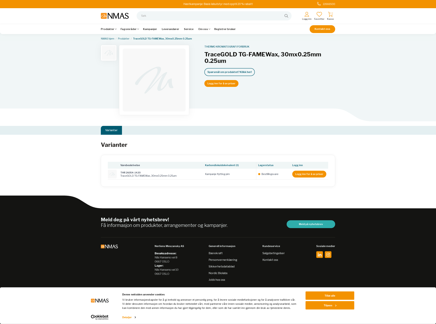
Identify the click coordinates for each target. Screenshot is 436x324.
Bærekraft (216, 253)
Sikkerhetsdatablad (222, 266)
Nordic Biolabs (218, 273)
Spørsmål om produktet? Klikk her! (229, 72)
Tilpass (328, 305)
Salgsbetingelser (273, 253)
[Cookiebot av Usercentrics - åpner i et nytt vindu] (100, 317)
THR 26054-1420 (130, 172)
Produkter (123, 38)
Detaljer (127, 317)
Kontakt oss (322, 28)
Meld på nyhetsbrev (311, 224)
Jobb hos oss (217, 279)
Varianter (111, 130)
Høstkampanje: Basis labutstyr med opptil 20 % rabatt (218, 4)
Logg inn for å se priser (221, 83)
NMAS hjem (107, 38)
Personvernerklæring (223, 259)
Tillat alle (330, 295)
